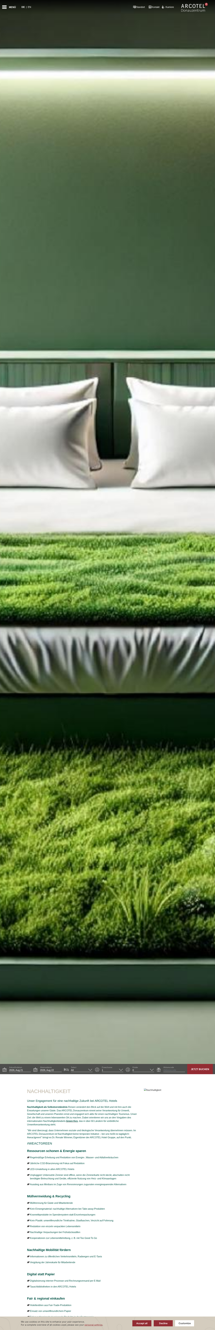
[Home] (194, 7)
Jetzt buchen (200, 1069)
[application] (107, 1323)
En (29, 7)
